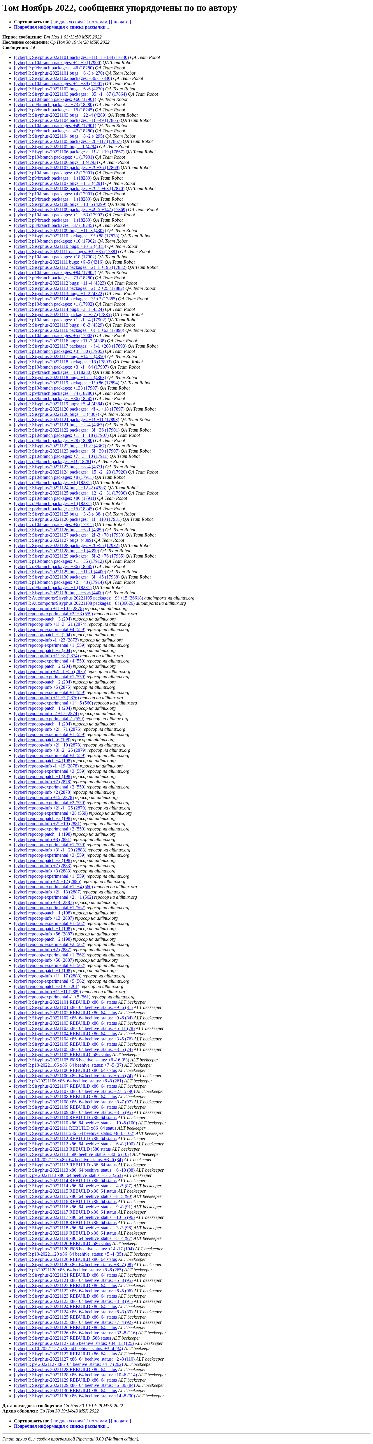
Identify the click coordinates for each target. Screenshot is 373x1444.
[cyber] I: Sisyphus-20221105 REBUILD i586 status (62, 1054)
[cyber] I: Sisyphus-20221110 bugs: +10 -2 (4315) (60, 246)
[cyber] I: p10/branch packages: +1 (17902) (54, 304)
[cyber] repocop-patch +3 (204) (43, 618)
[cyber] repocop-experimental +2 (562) (49, 944)
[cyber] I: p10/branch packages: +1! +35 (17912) (59, 561)
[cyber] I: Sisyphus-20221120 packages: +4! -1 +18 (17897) (69, 408)
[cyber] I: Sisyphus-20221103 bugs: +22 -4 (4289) (60, 115)
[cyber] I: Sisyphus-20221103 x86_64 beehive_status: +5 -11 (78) (74, 1028)
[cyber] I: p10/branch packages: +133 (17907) (56, 387)
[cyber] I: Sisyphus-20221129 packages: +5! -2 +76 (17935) (69, 555)
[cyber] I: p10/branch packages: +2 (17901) (54, 172)
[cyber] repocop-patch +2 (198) (43, 818)
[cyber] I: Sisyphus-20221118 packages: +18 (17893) (63, 361)
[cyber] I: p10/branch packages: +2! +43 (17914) (59, 582)
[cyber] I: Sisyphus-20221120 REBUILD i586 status (62, 1243)
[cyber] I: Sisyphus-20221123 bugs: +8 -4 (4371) (59, 466)
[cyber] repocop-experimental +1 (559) (49, 645)
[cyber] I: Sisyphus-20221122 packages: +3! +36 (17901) (66, 429)
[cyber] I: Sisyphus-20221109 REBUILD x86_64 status (65, 1107)
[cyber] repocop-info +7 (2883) (42, 865)
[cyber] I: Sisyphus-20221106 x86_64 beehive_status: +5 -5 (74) (73, 1075)
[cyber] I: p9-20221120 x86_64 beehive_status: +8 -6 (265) (68, 1269)
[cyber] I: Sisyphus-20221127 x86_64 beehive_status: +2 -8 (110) (74, 1359)
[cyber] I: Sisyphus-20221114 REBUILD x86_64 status (65, 1180)
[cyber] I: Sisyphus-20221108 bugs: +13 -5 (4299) (60, 204)
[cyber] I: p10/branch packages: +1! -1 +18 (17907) (61, 435)
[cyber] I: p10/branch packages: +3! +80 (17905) (59, 351)
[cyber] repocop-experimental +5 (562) (49, 981)
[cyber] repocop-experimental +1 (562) (49, 907)
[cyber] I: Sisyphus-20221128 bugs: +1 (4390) (56, 550)
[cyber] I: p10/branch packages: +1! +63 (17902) (59, 214)
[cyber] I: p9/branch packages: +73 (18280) (54, 104)
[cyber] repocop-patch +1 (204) (43, 708)
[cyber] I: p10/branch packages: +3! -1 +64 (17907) (61, 366)
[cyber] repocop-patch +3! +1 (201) (46, 986)
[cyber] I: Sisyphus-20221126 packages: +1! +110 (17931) (68, 519)
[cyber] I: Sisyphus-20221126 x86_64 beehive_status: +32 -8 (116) (75, 1332)
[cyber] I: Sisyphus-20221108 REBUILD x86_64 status (65, 1096)
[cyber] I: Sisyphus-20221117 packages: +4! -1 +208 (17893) (70, 346)
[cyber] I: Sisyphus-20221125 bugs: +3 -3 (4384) (59, 513)
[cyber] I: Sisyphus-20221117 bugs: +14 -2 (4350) (60, 356)
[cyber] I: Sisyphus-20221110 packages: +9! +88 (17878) (66, 235)
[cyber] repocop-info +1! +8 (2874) (46, 655)
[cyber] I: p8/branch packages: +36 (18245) (54, 398)
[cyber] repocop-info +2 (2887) (42, 949)
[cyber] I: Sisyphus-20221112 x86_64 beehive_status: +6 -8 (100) (74, 1143)
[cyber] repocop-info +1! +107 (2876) (49, 608)
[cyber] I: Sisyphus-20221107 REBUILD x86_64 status (65, 1086)
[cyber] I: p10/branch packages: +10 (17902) (55, 241)
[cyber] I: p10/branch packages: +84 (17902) (55, 272)
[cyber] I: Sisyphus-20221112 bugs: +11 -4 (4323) (60, 283)
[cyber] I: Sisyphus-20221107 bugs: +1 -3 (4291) (59, 183)
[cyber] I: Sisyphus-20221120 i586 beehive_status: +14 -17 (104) (74, 1248)
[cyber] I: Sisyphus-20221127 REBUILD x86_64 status (65, 1353)
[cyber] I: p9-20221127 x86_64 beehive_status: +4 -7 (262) (68, 1364)
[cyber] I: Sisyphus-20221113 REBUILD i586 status (62, 1149)
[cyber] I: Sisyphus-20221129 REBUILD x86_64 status (65, 1380)
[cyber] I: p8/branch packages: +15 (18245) (54, 109)
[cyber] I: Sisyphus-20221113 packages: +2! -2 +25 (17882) (69, 288)
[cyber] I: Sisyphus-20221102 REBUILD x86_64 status (65, 1012)
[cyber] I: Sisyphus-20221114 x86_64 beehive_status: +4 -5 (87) (73, 1185)
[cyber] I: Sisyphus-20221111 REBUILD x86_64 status (65, 1128)
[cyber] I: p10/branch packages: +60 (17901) (55, 99)
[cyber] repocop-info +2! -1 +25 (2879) (50, 807)
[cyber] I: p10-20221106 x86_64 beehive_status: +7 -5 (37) (68, 1065)
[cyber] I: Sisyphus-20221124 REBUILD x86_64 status (65, 1306)
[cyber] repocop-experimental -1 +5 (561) (52, 996)
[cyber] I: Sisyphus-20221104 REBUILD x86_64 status (65, 1033)
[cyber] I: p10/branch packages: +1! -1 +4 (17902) (60, 319)
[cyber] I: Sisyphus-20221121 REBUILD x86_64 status (65, 1275)
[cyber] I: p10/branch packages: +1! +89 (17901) (59, 83)
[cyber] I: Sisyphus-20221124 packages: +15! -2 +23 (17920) (70, 471)
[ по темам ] (98, 21)
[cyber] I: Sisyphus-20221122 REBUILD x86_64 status (65, 1285)
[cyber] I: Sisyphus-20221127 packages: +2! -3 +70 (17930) (69, 534)
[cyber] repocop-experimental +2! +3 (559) (53, 613)
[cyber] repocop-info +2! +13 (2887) (47, 891)
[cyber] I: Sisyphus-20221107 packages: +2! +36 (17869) (66, 167)
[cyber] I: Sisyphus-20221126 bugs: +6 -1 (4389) (59, 529)
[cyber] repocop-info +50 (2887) (44, 960)
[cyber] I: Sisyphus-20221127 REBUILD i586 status (62, 1338)
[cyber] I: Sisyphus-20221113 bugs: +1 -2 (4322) (59, 293)
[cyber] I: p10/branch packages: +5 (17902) (54, 335)
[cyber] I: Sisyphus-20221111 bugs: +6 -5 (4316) (58, 262)
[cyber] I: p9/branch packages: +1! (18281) (53, 461)
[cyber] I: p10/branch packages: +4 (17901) (54, 193)
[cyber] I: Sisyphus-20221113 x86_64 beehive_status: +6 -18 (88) (74, 1170)
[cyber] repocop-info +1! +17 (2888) (47, 975)
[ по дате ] (121, 21)
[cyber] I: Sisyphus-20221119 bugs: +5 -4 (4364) (59, 403)
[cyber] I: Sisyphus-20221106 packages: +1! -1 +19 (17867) (69, 151)
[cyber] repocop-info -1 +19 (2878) (46, 765)
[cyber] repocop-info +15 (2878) (44, 797)
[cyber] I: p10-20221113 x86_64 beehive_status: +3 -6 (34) (68, 1159)
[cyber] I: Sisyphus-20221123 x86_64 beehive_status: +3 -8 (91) (73, 1301)
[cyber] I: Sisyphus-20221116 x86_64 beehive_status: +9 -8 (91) (73, 1206)
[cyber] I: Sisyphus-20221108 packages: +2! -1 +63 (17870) (69, 188)
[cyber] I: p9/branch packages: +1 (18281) (53, 482)
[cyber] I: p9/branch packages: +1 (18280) (53, 178)
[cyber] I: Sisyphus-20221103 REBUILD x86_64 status (65, 1023)
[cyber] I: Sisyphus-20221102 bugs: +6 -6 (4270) (59, 88)
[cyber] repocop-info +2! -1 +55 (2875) (50, 671)
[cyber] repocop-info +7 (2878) (42, 781)
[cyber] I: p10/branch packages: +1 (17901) (54, 157)
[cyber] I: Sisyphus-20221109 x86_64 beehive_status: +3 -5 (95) (73, 1112)
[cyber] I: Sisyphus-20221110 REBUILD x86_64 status (65, 1117)
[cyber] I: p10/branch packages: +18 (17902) (55, 256)
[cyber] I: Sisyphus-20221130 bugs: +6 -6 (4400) (59, 592)
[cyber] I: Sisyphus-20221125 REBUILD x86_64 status (65, 1317)
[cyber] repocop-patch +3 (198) (43, 860)
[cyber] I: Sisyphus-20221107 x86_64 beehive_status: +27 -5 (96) (74, 1091)
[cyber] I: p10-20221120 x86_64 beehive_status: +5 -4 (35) (68, 1254)
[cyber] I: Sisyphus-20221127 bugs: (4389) (53, 540)
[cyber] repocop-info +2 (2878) (42, 792)
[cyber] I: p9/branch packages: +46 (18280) (54, 67)
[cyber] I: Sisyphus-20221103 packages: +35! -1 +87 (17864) (70, 94)
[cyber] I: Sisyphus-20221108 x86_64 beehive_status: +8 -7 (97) (73, 1101)
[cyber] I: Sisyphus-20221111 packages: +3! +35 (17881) (66, 251)
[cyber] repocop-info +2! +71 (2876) (47, 729)
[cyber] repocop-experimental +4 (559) (49, 629)
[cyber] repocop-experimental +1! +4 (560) (53, 886)
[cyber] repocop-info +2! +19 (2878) (47, 744)
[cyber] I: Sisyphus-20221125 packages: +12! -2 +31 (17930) (70, 492)
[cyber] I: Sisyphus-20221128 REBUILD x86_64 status (65, 1369)
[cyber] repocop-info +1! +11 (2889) (47, 991)
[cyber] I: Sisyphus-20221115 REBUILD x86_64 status (65, 1191)
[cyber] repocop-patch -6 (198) (42, 739)
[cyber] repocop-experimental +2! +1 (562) (53, 897)
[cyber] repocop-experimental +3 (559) (49, 755)
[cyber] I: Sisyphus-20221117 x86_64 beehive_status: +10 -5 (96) (74, 1217)
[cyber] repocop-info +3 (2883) (42, 870)
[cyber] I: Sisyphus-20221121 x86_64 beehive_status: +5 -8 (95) (73, 1280)
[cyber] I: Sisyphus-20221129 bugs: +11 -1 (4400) (60, 571)
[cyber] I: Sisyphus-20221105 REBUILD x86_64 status (65, 1044)
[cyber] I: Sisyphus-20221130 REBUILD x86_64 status (65, 1390)
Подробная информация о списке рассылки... (61, 26)
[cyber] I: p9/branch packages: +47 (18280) (54, 130)
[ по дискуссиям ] (68, 21)
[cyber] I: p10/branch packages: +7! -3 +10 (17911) (61, 456)
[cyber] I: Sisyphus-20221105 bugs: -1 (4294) (56, 146)
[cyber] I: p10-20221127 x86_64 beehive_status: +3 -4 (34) (68, 1348)
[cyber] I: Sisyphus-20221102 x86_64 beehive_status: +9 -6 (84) (73, 1017)
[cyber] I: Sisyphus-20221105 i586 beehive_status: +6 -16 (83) (71, 1059)
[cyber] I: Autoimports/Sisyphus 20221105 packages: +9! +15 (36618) (78, 597)
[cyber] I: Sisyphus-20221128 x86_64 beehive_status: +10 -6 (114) (75, 1374)
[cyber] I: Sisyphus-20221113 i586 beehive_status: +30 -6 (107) (72, 1154)
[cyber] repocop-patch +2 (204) (43, 634)
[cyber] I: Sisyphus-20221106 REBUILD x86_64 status (65, 1070)
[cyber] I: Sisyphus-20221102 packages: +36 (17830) (63, 78)
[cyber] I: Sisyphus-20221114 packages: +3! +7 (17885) (65, 298)
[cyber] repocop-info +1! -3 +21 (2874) (50, 624)
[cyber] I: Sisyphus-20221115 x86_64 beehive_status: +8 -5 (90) (73, 1196)
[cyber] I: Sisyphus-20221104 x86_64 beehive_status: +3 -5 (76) (73, 1038)
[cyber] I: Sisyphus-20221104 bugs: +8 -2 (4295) (59, 136)
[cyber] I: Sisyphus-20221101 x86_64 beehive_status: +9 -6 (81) (73, 1007)
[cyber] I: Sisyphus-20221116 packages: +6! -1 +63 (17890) (69, 330)
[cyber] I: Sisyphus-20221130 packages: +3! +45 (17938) (66, 576)
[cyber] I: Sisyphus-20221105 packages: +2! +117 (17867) (68, 141)
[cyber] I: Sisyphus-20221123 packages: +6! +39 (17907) (66, 450)
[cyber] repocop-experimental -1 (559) (49, 718)
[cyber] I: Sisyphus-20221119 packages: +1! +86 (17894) (66, 382)
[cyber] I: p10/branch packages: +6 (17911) (54, 524)
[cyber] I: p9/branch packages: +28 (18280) (54, 440)
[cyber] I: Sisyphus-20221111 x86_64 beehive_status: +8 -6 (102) (74, 1133)
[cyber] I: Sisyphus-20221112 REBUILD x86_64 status (65, 1138)
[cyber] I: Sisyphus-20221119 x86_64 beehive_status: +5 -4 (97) (73, 1238)
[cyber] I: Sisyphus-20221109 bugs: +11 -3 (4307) (60, 230)
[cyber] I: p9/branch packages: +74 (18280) (54, 393)
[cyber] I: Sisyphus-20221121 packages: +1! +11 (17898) (66, 419)
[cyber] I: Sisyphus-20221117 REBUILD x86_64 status (65, 1212)
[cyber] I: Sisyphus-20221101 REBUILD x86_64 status (65, 1002)
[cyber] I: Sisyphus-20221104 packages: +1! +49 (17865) (66, 120)
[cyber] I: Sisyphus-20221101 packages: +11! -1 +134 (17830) (71, 57)
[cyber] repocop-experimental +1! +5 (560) (53, 702)
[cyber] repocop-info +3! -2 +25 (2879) (50, 750)
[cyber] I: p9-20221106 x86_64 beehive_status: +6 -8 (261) (68, 1080)
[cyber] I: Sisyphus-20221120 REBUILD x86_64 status (65, 1259)
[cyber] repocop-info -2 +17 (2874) (46, 713)
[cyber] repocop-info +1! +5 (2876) (46, 697)
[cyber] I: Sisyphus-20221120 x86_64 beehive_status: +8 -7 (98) (73, 1264)
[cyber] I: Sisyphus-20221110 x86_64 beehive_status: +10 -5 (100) (75, 1122)
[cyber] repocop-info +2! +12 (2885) (47, 881)
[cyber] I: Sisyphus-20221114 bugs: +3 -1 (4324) (59, 309)
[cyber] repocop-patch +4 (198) (43, 760)
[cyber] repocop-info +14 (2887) (44, 902)
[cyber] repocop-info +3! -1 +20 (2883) (50, 849)
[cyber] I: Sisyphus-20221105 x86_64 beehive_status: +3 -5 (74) (73, 1049)
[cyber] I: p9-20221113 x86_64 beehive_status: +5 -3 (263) (68, 1175)
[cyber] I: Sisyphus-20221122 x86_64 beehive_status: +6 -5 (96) (73, 1290)
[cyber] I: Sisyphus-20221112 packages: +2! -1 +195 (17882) (70, 267)
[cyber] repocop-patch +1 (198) (43, 776)
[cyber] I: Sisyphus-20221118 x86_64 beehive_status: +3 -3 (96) (73, 1227)
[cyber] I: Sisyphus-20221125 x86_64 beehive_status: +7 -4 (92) (73, 1322)
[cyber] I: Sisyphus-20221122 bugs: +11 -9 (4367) (60, 445)
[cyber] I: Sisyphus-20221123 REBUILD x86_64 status (65, 1296)
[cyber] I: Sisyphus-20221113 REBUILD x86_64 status (65, 1164)
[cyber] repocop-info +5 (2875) (42, 687)
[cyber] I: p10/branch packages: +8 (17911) (54, 477)
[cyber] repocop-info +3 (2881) (42, 839)
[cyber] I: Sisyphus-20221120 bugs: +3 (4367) (56, 414)
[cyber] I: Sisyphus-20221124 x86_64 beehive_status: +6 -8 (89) (73, 1311)
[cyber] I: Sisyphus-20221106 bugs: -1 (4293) (56, 162)
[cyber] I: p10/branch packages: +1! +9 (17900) (57, 62)
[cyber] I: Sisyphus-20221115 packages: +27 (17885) (63, 314)
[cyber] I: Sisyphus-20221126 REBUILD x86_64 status (65, 1327)
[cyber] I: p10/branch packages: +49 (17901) (55, 125)
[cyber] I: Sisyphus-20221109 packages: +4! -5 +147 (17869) (70, 209)
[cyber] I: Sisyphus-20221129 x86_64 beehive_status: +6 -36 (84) (74, 1385)
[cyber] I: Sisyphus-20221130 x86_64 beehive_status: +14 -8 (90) (74, 1395)
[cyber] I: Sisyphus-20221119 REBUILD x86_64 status (65, 1233)
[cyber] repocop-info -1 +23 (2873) (46, 639)
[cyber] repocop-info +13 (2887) (44, 918)
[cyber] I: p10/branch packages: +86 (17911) (55, 498)
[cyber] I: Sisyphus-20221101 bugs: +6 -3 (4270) (59, 73)
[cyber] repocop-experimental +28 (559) (51, 813)
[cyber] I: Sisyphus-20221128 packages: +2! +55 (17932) (66, 545)
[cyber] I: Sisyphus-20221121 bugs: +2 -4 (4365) (59, 424)
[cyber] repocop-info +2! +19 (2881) (47, 823)
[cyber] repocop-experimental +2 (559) (49, 786)
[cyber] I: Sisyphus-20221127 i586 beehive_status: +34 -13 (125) (74, 1343)
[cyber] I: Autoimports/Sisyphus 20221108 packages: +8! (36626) (74, 603)
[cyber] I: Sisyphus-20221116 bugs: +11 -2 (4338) (60, 340)
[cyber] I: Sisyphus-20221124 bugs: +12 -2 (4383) (60, 487)
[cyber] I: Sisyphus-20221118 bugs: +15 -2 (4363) (60, 377)
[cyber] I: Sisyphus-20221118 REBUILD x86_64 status (65, 1222)
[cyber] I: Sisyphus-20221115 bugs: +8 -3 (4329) (59, 325)
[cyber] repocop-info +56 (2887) (44, 933)
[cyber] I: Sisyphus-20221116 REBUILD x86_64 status (65, 1201)
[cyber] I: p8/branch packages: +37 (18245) (54, 225)
